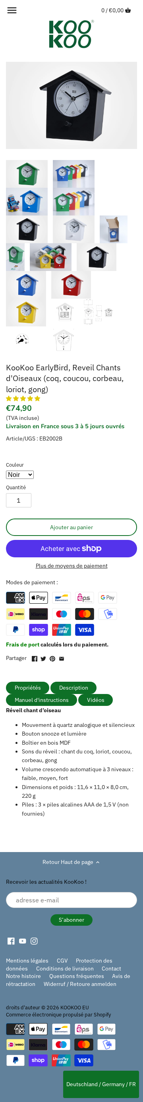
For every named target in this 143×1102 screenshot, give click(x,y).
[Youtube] (22, 941)
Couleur (15, 465)
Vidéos (95, 700)
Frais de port (23, 644)
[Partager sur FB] (34, 657)
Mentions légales (27, 960)
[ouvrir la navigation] (12, 10)
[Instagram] (34, 941)
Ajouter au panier (71, 527)
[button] (23, 398)
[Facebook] (11, 941)
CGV (62, 960)
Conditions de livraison (65, 968)
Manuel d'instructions (42, 700)
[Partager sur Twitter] (43, 657)
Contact (111, 968)
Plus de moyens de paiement (72, 566)
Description (73, 687)
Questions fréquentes (76, 976)
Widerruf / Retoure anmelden (80, 984)
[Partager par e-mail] (61, 657)
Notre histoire (23, 976)
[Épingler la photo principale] (52, 657)
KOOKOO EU (74, 1007)
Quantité (16, 487)
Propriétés (28, 687)
